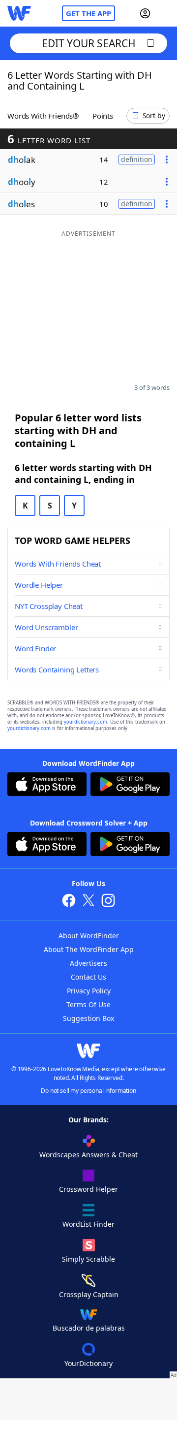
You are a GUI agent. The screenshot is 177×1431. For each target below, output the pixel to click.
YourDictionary (88, 1363)
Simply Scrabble (88, 1259)
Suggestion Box (88, 1018)
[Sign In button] (145, 13)
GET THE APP (88, 13)
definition (136, 159)
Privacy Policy (89, 990)
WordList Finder (88, 1224)
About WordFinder (89, 935)
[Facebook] (69, 901)
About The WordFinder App (89, 949)
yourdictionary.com (85, 722)
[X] (88, 901)
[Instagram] (108, 901)
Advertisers (88, 963)
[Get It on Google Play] (130, 785)
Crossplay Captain (88, 1294)
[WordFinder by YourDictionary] (19, 13)
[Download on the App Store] (47, 785)
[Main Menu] (165, 13)
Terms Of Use (88, 1004)
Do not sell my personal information (88, 1090)
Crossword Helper (88, 1189)
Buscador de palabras (89, 1328)
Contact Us (88, 977)
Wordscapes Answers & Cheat (88, 1154)
